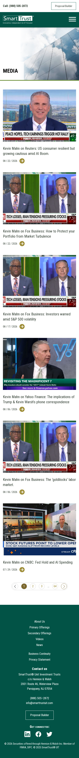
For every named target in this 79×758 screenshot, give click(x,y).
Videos (40, 639)
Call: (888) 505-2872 (15, 6)
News (39, 645)
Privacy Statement (39, 659)
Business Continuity (39, 653)
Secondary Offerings (39, 633)
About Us (39, 621)
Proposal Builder (63, 6)
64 (55, 586)
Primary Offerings (39, 627)
